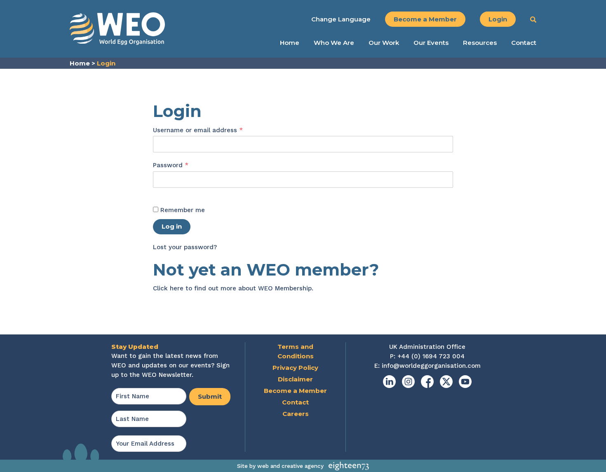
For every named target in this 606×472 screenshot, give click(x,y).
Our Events (431, 43)
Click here (168, 288)
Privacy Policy (295, 368)
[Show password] (161, 192)
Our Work (384, 43)
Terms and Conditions (295, 351)
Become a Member (425, 19)
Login (498, 19)
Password (184, 165)
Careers (295, 414)
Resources (480, 43)
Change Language (341, 19)
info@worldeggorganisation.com (431, 365)
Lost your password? (185, 247)
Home (289, 43)
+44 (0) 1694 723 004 (431, 356)
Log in (172, 226)
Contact (523, 43)
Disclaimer (295, 379)
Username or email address (211, 130)
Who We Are (334, 43)
